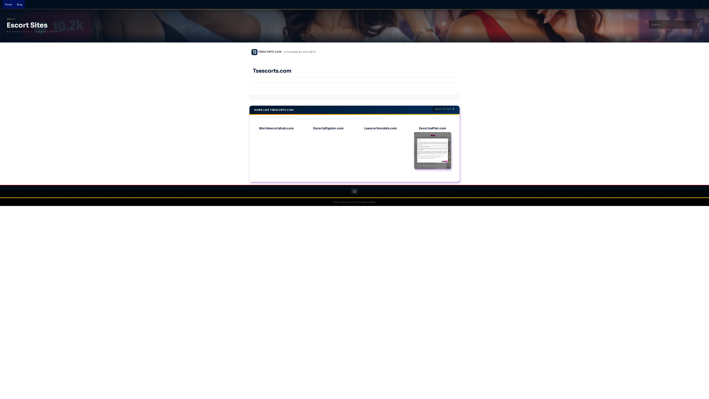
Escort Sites (27, 25)
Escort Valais (369, 202)
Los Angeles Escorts (300, 52)
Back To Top (443, 109)
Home (8, 4)
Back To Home (450, 49)
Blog (19, 4)
